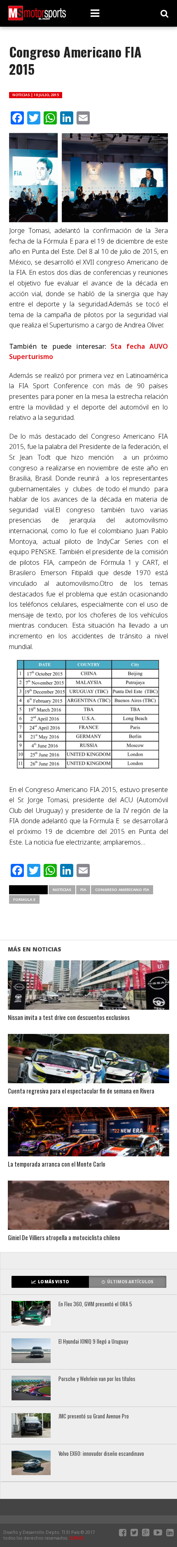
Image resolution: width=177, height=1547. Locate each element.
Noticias (62, 889)
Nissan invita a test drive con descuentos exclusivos (69, 1018)
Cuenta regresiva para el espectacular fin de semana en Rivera (81, 1091)
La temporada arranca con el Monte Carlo (56, 1164)
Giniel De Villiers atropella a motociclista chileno (64, 1238)
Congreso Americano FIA (122, 889)
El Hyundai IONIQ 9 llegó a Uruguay (93, 1341)
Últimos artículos (130, 1282)
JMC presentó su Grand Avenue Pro (93, 1416)
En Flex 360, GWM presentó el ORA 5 (95, 1304)
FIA (83, 889)
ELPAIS (77, 1538)
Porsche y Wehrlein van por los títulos (96, 1379)
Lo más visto (53, 1282)
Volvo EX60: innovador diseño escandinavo (101, 1453)
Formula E (24, 899)
